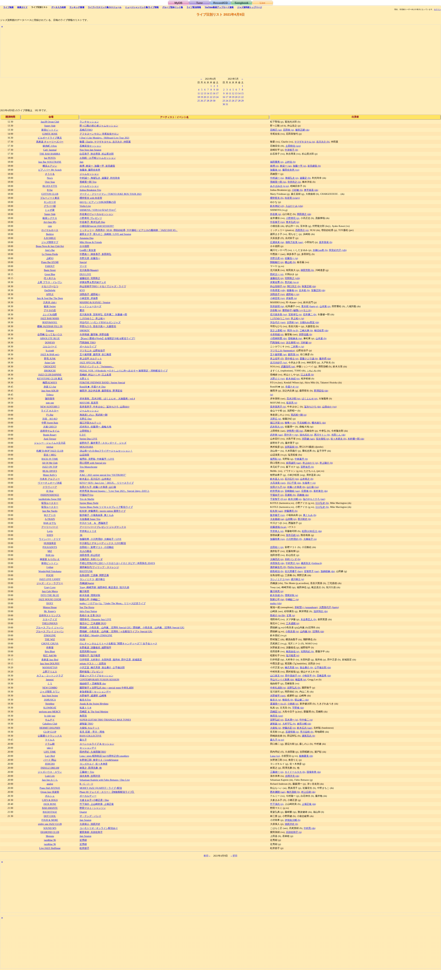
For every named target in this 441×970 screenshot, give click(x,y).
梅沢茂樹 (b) (293, 792)
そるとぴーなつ (49, 286)
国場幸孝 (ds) (314, 772)
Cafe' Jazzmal (50, 149)
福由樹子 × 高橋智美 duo (93, 683)
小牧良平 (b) (308, 675)
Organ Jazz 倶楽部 (49, 792)
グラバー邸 (50, 206)
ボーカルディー (88, 796)
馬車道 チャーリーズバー (49, 141)
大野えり (84, 378)
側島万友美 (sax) (294, 242)
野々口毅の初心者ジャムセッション (99, 125)
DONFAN (50, 342)
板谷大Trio (85, 699)
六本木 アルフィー (50, 479)
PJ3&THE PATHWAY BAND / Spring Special (102, 382)
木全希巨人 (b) (308, 619)
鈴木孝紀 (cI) (277, 206)
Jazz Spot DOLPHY (50, 663)
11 (199, 93)
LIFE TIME (50, 751)
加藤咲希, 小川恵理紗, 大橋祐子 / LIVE (100, 539)
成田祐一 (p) (292, 294)
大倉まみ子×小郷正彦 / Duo (94, 800)
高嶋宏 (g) (275, 711)
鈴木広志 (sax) (304, 727)
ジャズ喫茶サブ (49, 242)
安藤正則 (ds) (318, 290)
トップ (249, 7)
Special (83, 262)
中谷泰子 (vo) (277, 222)
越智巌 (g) (275, 723)
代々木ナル (50, 278)
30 (214, 100)
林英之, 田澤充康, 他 (91, 767)
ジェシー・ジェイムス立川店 (49, 442)
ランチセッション (89, 121)
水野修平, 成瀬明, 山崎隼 (93, 695)
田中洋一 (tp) (291, 434)
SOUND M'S (49, 828)
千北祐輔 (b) (303, 422)
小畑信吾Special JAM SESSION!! (97, 226)
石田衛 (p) (288, 129)
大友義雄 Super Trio (90, 519)
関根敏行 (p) (276, 262)
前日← (207, 855)
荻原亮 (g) (291, 402)
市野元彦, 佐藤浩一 (90, 258)
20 (205, 97)
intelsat (49, 446)
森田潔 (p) (293, 354)
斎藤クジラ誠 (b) (309, 358)
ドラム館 (50, 743)
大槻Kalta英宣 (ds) (309, 322)
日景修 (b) (306, 491)
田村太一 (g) (276, 274)
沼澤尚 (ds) (318, 631)
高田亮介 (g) (302, 230)
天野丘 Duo (86, 418)
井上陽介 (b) (326, 462)
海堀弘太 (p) (291, 178)
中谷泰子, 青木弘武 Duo (92, 222)
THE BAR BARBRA (49, 153)
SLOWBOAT (49, 707)
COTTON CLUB (49, 194)
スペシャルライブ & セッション (97, 743)
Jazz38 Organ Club (50, 121)
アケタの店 (50, 310)
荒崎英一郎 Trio (88, 181)
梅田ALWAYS (50, 382)
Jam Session (85, 820)
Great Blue (50, 274)
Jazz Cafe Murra (50, 591)
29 (211, 100)
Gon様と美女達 (88, 250)
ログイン (437, 9)
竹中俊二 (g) (306, 719)
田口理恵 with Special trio (93, 462)
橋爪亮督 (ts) (291, 667)
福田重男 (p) (276, 161)
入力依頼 (58, 7)
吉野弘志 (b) (293, 687)
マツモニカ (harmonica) (282, 350)
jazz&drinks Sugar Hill (50, 499)
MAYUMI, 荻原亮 (89, 402)
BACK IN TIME (50, 459)
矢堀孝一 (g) (309, 482)
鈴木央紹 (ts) (293, 378)
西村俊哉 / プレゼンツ (91, 671)
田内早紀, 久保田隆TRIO (93, 751)
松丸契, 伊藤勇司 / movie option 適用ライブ (103, 511)
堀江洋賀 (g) (276, 422)
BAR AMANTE (50, 808)
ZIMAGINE (50, 635)
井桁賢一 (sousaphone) (306, 607)
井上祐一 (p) (297, 318)
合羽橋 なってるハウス (49, 334)
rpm (50, 226)
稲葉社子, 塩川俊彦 (90, 655)
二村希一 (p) (297, 346)
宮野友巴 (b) (307, 466)
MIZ (50, 551)
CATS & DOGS (50, 800)
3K (81, 535)
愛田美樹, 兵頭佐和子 (91, 832)
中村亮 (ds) (309, 828)
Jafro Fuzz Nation (88, 611)
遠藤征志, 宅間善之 (90, 278)
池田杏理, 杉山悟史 (90, 555)
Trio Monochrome (88, 466)
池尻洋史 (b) (291, 824)
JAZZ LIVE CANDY (49, 579)
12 (202, 93)
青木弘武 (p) (292, 222)
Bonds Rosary (50, 434)
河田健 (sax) (308, 438)
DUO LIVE (85, 274)
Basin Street (50, 270)
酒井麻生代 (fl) (278, 567)
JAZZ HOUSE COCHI (50, 599)
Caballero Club (50, 723)
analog (50, 783)
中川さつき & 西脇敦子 (94, 523)
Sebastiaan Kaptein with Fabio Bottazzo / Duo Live (105, 779)
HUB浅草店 (50, 543)
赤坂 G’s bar (50, 386)
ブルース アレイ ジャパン (50, 627)
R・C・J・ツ (86, 783)
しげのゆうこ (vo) (279, 318)
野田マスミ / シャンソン (93, 808)
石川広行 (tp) (292, 479)
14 (208, 93)
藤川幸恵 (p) (276, 591)
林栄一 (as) (285, 165)
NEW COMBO (49, 687)
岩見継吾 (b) (314, 165)
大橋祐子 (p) (310, 539)
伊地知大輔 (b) (292, 820)
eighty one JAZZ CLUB (50, 824)
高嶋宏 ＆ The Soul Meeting (94, 711)
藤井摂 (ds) (325, 358)
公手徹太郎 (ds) (322, 667)
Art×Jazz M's (49, 222)
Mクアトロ (50, 515)
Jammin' (50, 679)
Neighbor (49, 703)
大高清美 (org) (277, 482)
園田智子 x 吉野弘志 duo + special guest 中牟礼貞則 (107, 687)
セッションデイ (88, 747)
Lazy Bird (50, 756)
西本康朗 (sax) (277, 792)
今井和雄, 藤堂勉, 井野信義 (94, 334)
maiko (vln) (276, 603)
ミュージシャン (142, 7)
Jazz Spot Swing (50, 695)
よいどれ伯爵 (50, 314)
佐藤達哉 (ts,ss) (278, 527)
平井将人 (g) (276, 531)
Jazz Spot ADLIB (49, 390)
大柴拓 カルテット (90, 727)
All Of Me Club (50, 462)
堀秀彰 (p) (275, 459)
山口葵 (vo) (313, 487)
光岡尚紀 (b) (307, 651)
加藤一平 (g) (299, 165)
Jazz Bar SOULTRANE (49, 161)
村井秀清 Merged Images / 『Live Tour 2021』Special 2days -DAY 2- (115, 491)
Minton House (50, 607)
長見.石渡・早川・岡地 (92, 731)
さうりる (50, 174)
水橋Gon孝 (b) (320, 250)
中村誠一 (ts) (277, 178)
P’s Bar (49, 414)
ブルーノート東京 (49, 198)
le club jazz (49, 715)
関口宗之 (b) (293, 286)
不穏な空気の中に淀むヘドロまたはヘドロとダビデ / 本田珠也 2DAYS (117, 563)
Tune (199, 3)
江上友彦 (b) (307, 374)
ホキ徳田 (84, 246)
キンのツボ (50, 202)
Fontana (50, 330)
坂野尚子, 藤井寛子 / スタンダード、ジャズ (103, 442)
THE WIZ (50, 639)
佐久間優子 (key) (294, 571)
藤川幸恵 (84, 591)
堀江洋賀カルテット (90, 422)
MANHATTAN (49, 667)
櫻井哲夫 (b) (276, 198)
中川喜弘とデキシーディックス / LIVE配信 (103, 543)
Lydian (50, 567)
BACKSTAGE (50, 812)
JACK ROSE (49, 804)
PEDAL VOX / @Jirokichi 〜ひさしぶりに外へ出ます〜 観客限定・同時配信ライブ (124, 370)
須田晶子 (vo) (277, 294)
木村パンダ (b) (292, 559)
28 (208, 100)
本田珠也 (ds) (277, 563)
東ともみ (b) (309, 515)
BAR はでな (49, 523)
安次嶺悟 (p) (322, 438)
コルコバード (50, 346)
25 (198, 100)
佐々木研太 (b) (338, 438)
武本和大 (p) (276, 426)
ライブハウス (104, 7)
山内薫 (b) (305, 631)
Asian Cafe (49, 362)
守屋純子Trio (86, 495)
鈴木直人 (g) (276, 479)
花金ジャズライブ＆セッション (96, 675)
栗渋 (82, 310)
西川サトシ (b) (322, 434)
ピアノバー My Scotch (49, 169)
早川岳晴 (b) (306, 731)
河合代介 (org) (277, 322)
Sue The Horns (87, 607)
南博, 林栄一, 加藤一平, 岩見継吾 (97, 165)
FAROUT (50, 266)
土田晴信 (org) (293, 145)
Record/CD (220, 3)
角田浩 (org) (276, 715)
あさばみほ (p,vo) (279, 186)
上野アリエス (50, 671)
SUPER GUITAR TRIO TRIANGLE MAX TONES (105, 719)
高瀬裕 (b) (290, 495)
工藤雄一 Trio (87, 772)
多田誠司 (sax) (293, 462)
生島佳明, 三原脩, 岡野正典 (94, 575)
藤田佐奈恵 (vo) (290, 169)
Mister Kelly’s (50, 475)
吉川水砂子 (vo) (278, 362)
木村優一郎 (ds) (356, 438)
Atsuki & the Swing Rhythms (94, 703)
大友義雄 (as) (277, 519)
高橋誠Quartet (87, 583)
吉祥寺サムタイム (49, 430)
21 (208, 97)
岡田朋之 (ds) (304, 214)
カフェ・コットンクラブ (50, 675)
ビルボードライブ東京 (50, 137)
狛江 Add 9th (50, 655)
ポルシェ (50, 796)
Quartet (83, 812)
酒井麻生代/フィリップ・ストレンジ (99, 567)
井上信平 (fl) (277, 358)
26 (202, 100)
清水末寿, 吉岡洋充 (90, 776)
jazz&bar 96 (50, 840)
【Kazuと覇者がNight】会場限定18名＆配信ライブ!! (107, 338)
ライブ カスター (50, 410)
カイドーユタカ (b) (295, 772)
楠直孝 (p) (300, 679)
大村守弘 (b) (289, 723)
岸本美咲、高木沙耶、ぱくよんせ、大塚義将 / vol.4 (107, 398)
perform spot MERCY (50, 711)
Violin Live (85, 206)
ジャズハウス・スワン (50, 772)
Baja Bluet (50, 651)
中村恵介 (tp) (293, 563)
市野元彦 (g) (276, 258)
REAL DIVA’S (50, 471)
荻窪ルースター (49, 503)
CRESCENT (50, 366)
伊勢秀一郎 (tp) (295, 430)
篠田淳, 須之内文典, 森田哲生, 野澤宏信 (101, 390)
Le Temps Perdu (50, 254)
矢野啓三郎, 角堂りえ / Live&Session (99, 759)
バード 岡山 (49, 759)
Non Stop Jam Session (90, 149)
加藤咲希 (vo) (277, 539)
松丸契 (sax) (276, 511)
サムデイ (50, 719)
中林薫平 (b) (301, 459)
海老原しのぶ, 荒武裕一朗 (93, 414)
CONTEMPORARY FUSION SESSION (99, 679)
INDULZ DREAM (50, 767)
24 (217, 97)
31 (227, 104)
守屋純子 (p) (276, 495)
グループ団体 (172, 7)
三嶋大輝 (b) (306, 330)
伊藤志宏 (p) (289, 727)
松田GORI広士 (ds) (312, 531)
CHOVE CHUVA (49, 643)
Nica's (50, 178)
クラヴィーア (50, 487)
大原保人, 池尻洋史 (90, 824)
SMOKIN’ (85, 330)
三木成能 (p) (292, 623)
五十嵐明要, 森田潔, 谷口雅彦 (95, 354)
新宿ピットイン (49, 129)
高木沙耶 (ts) (293, 398)
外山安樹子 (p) (278, 286)
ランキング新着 (76, 7)
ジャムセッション (89, 174)
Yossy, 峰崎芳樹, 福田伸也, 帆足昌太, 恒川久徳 (104, 587)
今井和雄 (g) (276, 334)
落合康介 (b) (306, 667)
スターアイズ (50, 619)
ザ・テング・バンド (90, 816)
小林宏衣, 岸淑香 (89, 298)
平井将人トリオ (88, 531)
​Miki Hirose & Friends (91, 242)
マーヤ (83, 266)
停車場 (49, 647)
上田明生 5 (85, 430)
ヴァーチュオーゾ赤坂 (50, 482)
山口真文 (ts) (277, 675)
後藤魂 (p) (292, 290)
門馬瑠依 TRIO (88, 342)
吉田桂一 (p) (276, 547)
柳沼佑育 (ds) (321, 330)
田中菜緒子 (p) (293, 675)
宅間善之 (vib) (292, 278)
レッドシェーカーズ (90, 306)
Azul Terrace (50, 438)
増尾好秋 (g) (291, 595)
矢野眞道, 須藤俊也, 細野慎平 (95, 647)
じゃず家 (50, 210)
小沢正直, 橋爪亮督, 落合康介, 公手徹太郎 (102, 667)
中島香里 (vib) (277, 290)
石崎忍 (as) (276, 129)
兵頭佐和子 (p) (294, 832)
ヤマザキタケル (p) (304, 141)
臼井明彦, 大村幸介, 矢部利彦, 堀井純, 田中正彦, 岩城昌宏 (111, 659)
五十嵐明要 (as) (278, 354)
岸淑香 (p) (291, 298)
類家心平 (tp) (277, 599)
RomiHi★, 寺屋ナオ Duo (93, 386)
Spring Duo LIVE (88, 438)
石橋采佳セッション (90, 145)
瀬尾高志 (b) (308, 735)
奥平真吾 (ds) (311, 190)
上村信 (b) (290, 161)
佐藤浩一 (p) (291, 258)
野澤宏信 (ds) (321, 390)
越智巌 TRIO (86, 723)
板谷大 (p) (275, 699)
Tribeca (49, 394)
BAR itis (50, 555)
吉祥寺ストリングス (50, 615)
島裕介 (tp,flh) (277, 615)
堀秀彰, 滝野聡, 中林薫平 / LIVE (97, 459)
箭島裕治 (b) (276, 571)
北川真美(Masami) (89, 270)
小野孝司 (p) (292, 218)
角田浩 (83, 715)
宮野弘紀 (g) (276, 719)
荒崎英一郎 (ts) (278, 181)
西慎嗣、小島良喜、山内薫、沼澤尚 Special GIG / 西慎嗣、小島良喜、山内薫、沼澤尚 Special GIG (132, 627)
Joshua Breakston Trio (90, 190)
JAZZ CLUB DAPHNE (49, 374)
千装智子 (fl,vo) (278, 499)
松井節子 (84, 848)
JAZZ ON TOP (49, 466)
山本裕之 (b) (306, 479)
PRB (82, 471)
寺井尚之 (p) (294, 181)
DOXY (49, 603)
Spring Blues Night (89, 503)
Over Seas (50, 181)
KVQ (82, 290)
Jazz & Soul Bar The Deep (50, 298)
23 (214, 97)
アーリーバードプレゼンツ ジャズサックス (103, 527)
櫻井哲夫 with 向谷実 (91, 198)
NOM (82, 639)
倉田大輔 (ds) (304, 723)
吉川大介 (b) (323, 141)
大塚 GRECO (50, 426)
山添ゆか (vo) (329, 406)
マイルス (50, 739)
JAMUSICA (50, 699)
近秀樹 (83, 840)
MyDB (178, 3)
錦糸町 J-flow (50, 145)
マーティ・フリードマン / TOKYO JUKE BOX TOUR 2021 (111, 194)
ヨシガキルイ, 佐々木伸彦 (93, 763)
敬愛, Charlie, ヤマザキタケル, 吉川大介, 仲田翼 (105, 141)
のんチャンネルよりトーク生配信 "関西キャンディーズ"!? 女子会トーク (118, 643)
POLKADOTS (50, 547)
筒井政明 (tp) (277, 306)
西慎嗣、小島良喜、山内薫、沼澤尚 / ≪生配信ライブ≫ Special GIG (116, 631)
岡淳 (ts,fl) (292, 330)
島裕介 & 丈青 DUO (90, 615)
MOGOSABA (86, 446)
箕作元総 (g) (292, 535)
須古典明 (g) (292, 342)
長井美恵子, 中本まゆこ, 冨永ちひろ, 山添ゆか (105, 406)
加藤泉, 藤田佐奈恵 (90, 169)
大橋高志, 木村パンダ (91, 559)
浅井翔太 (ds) (321, 611)
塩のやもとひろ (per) (314, 499)
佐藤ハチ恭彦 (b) (296, 487)
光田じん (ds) (338, 434)
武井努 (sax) (276, 434)
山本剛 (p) (290, 519)
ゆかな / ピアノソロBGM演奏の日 (98, 202)
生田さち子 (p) (278, 487)
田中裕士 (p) (291, 358)
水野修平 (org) (277, 695)
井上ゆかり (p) (310, 462)
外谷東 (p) (275, 214)
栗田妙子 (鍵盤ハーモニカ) (296, 310)
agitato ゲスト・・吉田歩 (93, 663)
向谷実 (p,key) (292, 198)
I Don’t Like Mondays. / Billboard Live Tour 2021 (104, 137)
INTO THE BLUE (50, 595)
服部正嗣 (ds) (302, 129)
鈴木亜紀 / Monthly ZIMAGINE (96, 635)
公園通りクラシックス (50, 735)
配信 (194, 7)
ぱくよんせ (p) (309, 398)
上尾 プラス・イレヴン (49, 282)
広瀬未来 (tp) (277, 242)
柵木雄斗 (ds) (319, 422)
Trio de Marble (87, 499)
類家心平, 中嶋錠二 (90, 599)
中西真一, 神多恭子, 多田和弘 (95, 254)
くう (49, 683)
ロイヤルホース (49, 230)
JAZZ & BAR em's (49, 354)
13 (205, 93)
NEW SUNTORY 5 (49, 406)
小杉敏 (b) (297, 190)
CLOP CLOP (49, 731)
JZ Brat (49, 491)
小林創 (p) (293, 703)
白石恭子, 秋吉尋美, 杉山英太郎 (97, 153)
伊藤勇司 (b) (291, 511)
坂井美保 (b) (325, 242)
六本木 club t (50, 302)
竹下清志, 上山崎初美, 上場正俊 (97, 804)
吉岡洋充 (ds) (292, 776)
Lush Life (50, 776)
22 (211, 97)
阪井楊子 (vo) (277, 515)
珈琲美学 (50, 398)
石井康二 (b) (309, 314)
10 (217, 89)
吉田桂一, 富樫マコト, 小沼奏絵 (97, 547)
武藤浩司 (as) (288, 366)
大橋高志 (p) (276, 559)
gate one (50, 402)
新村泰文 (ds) (321, 491)
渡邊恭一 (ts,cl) (278, 703)
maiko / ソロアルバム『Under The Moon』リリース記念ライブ (113, 603)
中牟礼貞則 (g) (278, 687)
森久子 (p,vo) (277, 739)
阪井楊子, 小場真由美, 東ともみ (97, 515)
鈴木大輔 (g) (294, 499)
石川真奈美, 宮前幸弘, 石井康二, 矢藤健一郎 (103, 314)
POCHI (49, 575)
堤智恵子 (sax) (311, 571)
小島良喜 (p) (292, 631)
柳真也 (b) (287, 699)
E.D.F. (83, 434)
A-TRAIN (50, 519)
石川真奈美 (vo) (278, 314)
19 (202, 97)
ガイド (22, 7)
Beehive (50, 234)
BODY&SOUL (49, 322)
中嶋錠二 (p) (292, 599)
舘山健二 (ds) (302, 699)
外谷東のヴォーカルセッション (96, 214)
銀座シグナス (50, 218)
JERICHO (50, 763)
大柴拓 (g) (275, 727)
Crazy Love (49, 587)
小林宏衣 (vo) (277, 298)
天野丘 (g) (275, 418)
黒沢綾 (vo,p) (292, 282)
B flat (50, 190)
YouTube (219, 7)
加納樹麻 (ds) (328, 571)
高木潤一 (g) (291, 719)
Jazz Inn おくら (50, 779)
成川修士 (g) (297, 579)
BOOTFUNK (86, 571)
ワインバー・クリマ (50, 539)
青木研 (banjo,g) (309, 306)
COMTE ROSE (50, 133)
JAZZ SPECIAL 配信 (90, 362)
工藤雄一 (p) (276, 772)
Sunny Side (49, 125)
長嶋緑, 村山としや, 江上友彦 (95, 374)
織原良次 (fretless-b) (311, 563)
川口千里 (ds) (294, 482)
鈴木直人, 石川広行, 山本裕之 (95, 479)
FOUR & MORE (50, 820)
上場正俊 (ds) (309, 804)
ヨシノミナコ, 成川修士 (92, 579)
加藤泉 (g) (275, 169)
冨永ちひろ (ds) (312, 406)
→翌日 (233, 855)
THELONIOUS (50, 623)
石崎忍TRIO (86, 129)
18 (198, 97)
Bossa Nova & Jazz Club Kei (50, 246)
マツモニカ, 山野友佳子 (92, 350)
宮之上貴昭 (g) (278, 330)
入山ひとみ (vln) (294, 206)
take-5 (50, 747)
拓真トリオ (86, 707)
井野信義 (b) (305, 334)
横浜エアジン (50, 165)
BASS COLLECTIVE (90, 735)
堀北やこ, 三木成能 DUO (93, 623)
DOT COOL (50, 816)
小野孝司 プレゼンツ (91, 218)
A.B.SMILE (50, 238)
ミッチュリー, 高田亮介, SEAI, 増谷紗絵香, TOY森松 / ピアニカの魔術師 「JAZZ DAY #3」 (129, 230)
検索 (8, 7)
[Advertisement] (103, 53)
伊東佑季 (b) (276, 282)
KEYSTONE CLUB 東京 (50, 378)
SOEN (50, 535)
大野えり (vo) (277, 378)
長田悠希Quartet (88, 651)
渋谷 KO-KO (49, 418)
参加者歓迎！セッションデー (95, 691)
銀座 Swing (50, 306)
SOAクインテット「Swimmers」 (97, 366)
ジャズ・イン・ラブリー (50, 583)
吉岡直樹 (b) (291, 446)
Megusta (50, 836)
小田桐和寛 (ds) (278, 338)
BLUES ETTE (50, 186)
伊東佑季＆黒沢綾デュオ (93, 282)
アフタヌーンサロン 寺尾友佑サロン (99, 133)
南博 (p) (274, 165)
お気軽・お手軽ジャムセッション (98, 158)
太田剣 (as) (292, 322)
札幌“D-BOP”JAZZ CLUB (49, 450)
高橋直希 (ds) (324, 675)
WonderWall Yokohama (49, 571)
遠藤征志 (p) (276, 278)
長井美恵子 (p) (278, 406)
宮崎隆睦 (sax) (292, 491)
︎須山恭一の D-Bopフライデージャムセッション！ (106, 450)
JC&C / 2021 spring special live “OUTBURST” (103, 475)
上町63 (49, 258)
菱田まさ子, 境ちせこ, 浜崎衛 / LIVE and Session (105, 234)
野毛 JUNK (50, 358)
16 (214, 93)
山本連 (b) (321, 338)
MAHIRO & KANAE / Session (95, 302)
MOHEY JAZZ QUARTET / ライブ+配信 (101, 788)
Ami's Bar (50, 250)
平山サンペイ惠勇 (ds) (282, 679)
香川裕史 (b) (304, 519)
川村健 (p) (306, 342)
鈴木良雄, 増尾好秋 (90, 595)
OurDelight (49, 290)
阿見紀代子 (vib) (338, 250)
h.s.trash (50, 350)
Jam (81, 161)
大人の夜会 (86, 551)
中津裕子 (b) (291, 149)
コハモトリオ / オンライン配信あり (99, 828)
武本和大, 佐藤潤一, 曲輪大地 (95, 426)
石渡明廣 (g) (292, 731)
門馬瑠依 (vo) (277, 342)
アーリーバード (49, 527)
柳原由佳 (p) (292, 651)
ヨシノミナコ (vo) (279, 579)
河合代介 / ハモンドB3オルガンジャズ (100, 322)
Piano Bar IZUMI (50, 262)
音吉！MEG (50, 454)
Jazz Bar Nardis (49, 511)
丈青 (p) (290, 615)
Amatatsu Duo (87, 238)
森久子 (83, 739)
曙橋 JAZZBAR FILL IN (49, 326)
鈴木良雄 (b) (276, 595)
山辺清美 (84, 454)
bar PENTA (50, 158)
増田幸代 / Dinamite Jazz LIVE (95, 619)
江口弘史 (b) (322, 503)
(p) (271, 394)
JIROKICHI (50, 370)
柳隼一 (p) (290, 422)
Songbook (241, 3)
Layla (50, 531)
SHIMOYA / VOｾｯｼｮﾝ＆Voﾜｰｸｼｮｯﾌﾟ (98, 210)
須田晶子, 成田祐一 (90, 294)
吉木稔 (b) (304, 290)
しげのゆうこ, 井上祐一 (92, 318)
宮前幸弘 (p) (295, 314)
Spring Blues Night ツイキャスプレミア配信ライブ (106, 507)
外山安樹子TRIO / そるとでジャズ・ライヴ (103, 286)
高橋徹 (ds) (303, 495)
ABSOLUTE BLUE (50, 338)
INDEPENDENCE (49, 495)
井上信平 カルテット (91, 358)
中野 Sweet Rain (50, 422)
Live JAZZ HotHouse (49, 848)
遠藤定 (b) (305, 178)
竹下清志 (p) (276, 804)
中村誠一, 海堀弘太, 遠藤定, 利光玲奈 (100, 178)
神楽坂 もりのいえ (50, 559)
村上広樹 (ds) (308, 792)
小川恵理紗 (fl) (294, 539)
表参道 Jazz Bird (49, 659)
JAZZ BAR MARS (49, 318)
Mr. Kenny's (50, 611)
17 (217, 93)
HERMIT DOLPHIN (49, 727)
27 (205, 100)
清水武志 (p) (306, 434)
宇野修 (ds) (298, 707)
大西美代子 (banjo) (329, 607)
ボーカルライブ (88, 346)
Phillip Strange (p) (297, 567)
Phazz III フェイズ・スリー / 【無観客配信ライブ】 (107, 792)
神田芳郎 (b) (307, 270)
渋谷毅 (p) (275, 310)
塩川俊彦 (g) (292, 655)
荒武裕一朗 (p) (298, 414)
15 (211, 93)
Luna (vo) (275, 756)
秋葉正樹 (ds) (309, 286)
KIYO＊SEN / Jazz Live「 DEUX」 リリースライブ (107, 482)
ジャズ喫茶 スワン (50, 691)
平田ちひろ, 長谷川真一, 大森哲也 (98, 326)
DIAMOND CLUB (49, 832)
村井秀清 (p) (276, 491)
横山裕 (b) (290, 262)
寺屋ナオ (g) (292, 386)
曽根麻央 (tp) (295, 338)
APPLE (50, 294)
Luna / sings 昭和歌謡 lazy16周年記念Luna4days (104, 756)
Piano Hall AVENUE (50, 788)
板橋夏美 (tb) (306, 756)
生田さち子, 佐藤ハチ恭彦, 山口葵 (98, 487)
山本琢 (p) (325, 306)
